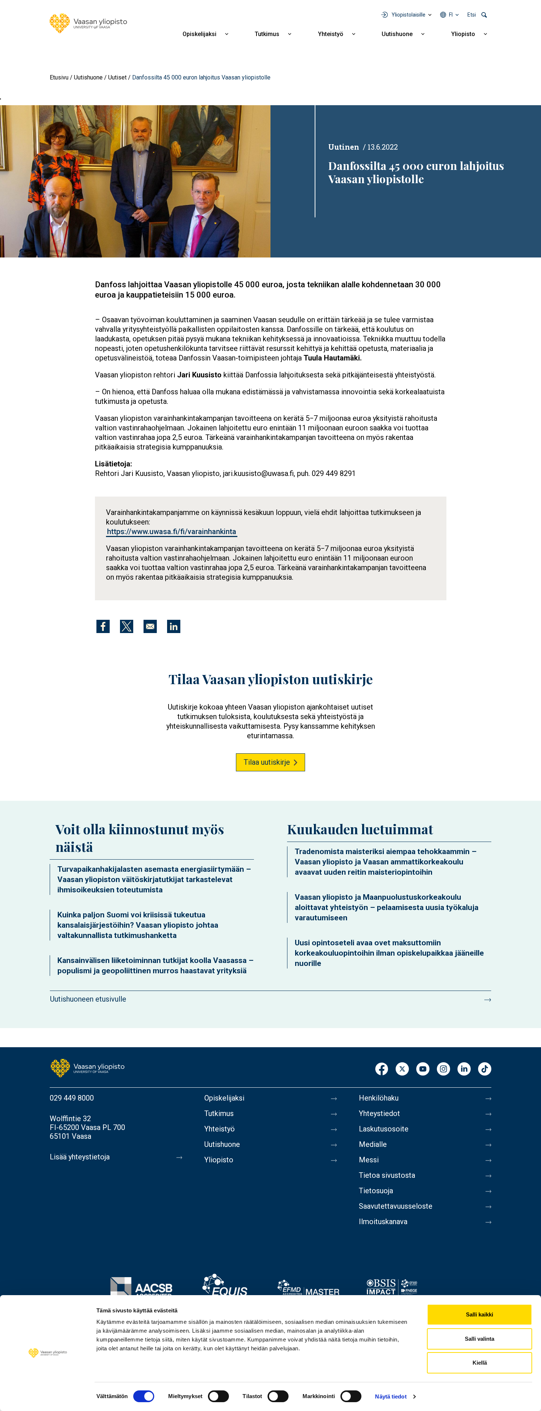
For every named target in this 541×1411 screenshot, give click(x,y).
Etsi (471, 15)
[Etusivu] (88, 23)
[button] (135, 180)
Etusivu (59, 77)
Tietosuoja (376, 1190)
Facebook (381, 1069)
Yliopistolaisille (408, 15)
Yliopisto (463, 34)
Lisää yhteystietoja (80, 1156)
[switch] (218, 1396)
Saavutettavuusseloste (395, 1206)
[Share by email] (150, 626)
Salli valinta (479, 1339)
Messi (369, 1159)
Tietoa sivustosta (387, 1175)
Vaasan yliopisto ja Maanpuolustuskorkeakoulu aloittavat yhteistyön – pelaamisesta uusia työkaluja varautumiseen (386, 907)
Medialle (373, 1144)
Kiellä (480, 1363)
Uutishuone (397, 34)
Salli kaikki (479, 1314)
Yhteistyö (330, 34)
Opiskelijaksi (199, 34)
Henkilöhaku (379, 1098)
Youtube (422, 1069)
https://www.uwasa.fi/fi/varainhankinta (171, 531)
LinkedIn (464, 1069)
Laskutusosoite (384, 1128)
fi (451, 15)
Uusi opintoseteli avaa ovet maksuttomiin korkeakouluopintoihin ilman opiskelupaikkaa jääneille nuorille (389, 953)
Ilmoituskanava (383, 1221)
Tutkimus (267, 34)
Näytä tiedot (390, 1396)
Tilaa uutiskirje (267, 762)
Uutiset (117, 77)
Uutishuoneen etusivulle (88, 999)
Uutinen (343, 147)
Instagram (443, 1069)
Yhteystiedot (379, 1113)
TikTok (484, 1069)
